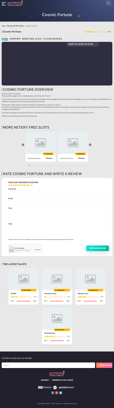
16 (62, 165)
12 (53, 165)
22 (75, 165)
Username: (12, 189)
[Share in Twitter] (60, 392)
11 (51, 165)
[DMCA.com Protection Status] (45, 387)
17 (64, 165)
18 (67, 165)
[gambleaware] (66, 387)
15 (60, 165)
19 (69, 165)
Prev (23, 145)
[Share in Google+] (56, 392)
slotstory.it (59, 403)
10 (49, 165)
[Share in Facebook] (52, 392)
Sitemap (45, 380)
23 (78, 165)
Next (90, 145)
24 (80, 165)
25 (82, 165)
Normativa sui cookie (62, 380)
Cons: (10, 224)
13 (55, 165)
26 (84, 165)
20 (71, 165)
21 (73, 165)
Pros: (10, 208)
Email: (10, 198)
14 (58, 165)
